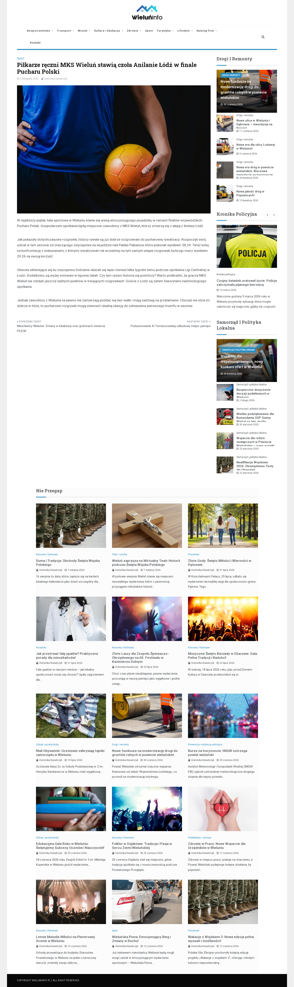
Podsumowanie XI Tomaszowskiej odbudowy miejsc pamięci (171, 326)
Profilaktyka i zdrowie (199, 837)
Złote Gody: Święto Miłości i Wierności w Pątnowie (219, 563)
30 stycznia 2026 (249, 424)
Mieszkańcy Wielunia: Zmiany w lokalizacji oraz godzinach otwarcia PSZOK (61, 328)
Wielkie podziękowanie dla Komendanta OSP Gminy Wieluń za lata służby (255, 417)
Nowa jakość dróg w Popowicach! (250, 193)
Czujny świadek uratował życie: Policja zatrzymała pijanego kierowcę (247, 283)
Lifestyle (183, 30)
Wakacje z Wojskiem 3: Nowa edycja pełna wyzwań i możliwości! (221, 939)
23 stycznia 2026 (249, 448)
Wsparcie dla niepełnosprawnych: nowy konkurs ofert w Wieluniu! (242, 361)
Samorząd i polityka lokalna (238, 350)
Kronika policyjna (226, 274)
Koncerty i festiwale (47, 554)
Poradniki (41, 647)
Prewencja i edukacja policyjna (205, 744)
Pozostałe (193, 554)
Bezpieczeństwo (38, 30)
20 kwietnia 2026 (248, 177)
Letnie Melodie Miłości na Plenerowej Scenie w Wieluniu (65, 939)
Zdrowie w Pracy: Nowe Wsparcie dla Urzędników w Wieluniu (216, 846)
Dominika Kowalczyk (55, 78)
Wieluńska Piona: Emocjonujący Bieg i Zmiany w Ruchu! (141, 939)
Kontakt (35, 42)
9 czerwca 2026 (248, 153)
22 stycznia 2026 (249, 473)
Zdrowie (133, 30)
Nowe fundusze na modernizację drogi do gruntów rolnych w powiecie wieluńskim (145, 753)
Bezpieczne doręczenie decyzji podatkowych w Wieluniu (253, 393)
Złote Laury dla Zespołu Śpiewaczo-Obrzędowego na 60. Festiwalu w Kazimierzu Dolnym (140, 658)
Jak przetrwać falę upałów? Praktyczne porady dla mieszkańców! (67, 656)
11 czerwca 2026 (249, 131)
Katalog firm (205, 30)
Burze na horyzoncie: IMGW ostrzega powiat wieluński (217, 753)
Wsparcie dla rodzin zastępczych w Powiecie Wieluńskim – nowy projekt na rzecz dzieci (255, 443)
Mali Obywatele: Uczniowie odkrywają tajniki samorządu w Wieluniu (70, 753)
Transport (64, 30)
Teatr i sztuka (119, 554)
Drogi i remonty (231, 75)
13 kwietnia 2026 (248, 200)
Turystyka (164, 30)
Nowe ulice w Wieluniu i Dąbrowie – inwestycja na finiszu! (254, 124)
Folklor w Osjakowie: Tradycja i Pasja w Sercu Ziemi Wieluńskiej (142, 846)
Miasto (82, 30)
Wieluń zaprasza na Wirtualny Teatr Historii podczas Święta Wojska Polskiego (146, 563)
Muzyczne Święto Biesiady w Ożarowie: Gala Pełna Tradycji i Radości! (222, 656)
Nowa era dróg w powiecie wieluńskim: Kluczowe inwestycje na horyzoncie (255, 171)
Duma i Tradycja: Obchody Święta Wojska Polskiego (68, 563)
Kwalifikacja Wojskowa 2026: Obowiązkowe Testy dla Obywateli (254, 466)
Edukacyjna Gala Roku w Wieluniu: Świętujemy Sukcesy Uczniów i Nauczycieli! (70, 846)
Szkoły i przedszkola (47, 744)
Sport (149, 30)
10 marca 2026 (228, 290)
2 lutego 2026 (247, 400)
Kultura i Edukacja (107, 30)
